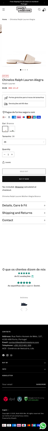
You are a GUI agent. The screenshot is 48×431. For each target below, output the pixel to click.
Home (4, 19)
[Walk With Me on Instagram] (7, 355)
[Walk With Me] (24, 9)
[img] (24, 273)
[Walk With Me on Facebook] (3, 355)
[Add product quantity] (12, 154)
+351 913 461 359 (22, 345)
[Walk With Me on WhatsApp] (11, 355)
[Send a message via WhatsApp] (43, 426)
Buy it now (24, 179)
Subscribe (41, 384)
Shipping (19, 187)
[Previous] (3, 3)
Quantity (6, 149)
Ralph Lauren (8, 83)
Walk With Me (21, 413)
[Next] (44, 3)
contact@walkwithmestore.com (24, 342)
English (4, 410)
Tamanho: (8, 136)
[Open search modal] (39, 9)
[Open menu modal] (3, 9)
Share (8, 162)
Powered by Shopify (9, 418)
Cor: (8, 123)
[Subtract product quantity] (4, 154)
